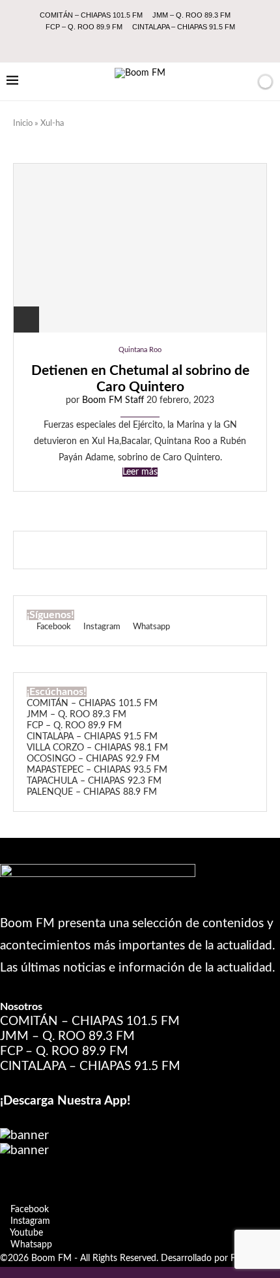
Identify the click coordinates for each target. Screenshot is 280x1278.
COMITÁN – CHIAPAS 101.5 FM (91, 15)
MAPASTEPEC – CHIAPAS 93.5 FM (97, 770)
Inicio (23, 123)
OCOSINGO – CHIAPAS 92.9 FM (93, 759)
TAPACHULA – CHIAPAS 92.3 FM (94, 781)
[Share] (26, 319)
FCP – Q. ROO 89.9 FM (84, 27)
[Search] (242, 81)
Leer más (140, 472)
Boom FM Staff (113, 400)
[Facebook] (114, 44)
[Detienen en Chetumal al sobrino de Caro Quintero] (140, 248)
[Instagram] (131, 44)
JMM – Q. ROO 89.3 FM (191, 15)
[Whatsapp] (166, 44)
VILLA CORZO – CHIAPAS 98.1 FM (97, 747)
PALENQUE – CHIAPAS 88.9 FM (92, 792)
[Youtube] (149, 44)
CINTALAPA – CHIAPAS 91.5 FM (183, 27)
